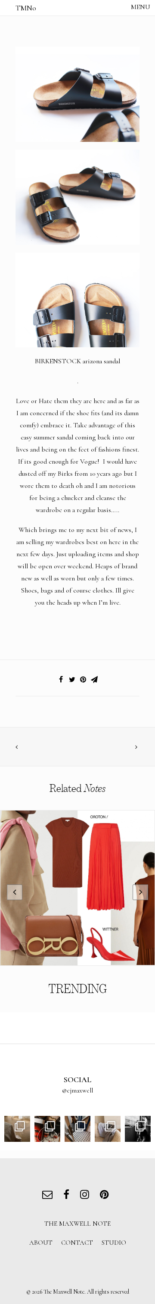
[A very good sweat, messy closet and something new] (108, 1129)
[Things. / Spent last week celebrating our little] (138, 1129)
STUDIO (114, 1242)
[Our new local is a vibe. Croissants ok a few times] (77, 1129)
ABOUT (41, 1242)
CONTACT (77, 1242)
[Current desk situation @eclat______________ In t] (47, 1129)
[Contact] (49, 1195)
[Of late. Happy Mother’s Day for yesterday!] (17, 1129)
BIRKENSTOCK (58, 361)
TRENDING (77, 989)
